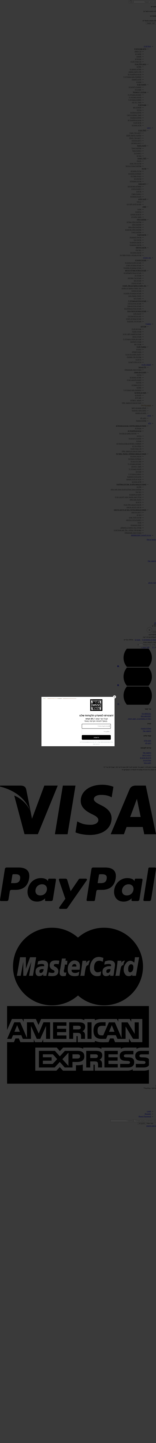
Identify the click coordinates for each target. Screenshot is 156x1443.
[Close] (114, 696)
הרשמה (96, 737)
